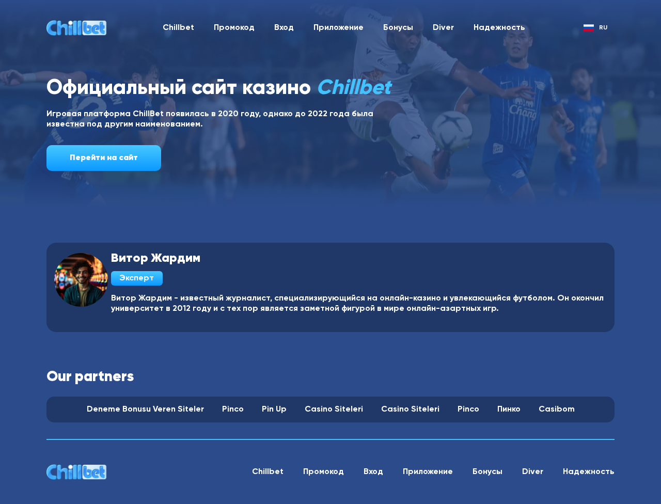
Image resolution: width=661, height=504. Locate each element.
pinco (233, 409)
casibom (557, 409)
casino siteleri (334, 409)
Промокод (234, 28)
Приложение (338, 28)
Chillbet (178, 28)
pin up (274, 409)
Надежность (499, 28)
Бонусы (398, 28)
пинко (509, 409)
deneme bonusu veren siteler (145, 409)
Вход (284, 28)
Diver (443, 28)
